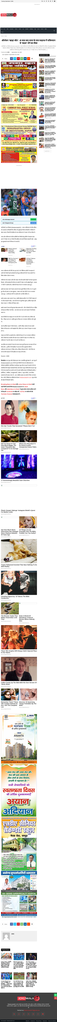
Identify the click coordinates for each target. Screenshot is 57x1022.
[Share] (55, 998)
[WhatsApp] (21, 58)
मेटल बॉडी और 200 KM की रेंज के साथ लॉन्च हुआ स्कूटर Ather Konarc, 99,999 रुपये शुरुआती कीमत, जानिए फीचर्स (50, 91)
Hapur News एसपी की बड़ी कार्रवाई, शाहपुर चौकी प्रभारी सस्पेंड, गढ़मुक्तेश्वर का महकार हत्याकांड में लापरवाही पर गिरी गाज (50, 115)
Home (2, 36)
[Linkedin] (25, 58)
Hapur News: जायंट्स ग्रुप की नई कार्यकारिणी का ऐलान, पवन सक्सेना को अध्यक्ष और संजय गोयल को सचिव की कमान (50, 85)
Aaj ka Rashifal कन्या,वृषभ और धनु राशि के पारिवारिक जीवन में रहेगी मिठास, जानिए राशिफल (50, 121)
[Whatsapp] (44, 1)
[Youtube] (55, 1)
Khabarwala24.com (25, 377)
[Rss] (42, 1)
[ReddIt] (28, 58)
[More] (32, 58)
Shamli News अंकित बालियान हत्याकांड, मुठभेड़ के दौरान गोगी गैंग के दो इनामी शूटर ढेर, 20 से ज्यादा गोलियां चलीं (50, 127)
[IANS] (6, 936)
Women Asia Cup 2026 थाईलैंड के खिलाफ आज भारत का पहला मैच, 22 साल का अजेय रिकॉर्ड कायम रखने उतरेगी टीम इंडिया (19, 965)
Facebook (9, 391)
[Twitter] (48, 1)
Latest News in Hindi (25, 384)
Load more (47, 151)
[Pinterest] (53, 1)
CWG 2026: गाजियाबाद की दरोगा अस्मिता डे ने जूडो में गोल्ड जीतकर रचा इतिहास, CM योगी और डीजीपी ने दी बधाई (31, 983)
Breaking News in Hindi (8, 384)
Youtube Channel (7, 394)
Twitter (22, 391)
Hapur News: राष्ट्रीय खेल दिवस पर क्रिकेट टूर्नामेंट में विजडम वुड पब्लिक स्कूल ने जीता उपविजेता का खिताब (6, 964)
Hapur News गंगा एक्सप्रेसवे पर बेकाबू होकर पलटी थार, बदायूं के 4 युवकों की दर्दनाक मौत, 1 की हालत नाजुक (50, 133)
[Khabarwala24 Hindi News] (9, 15)
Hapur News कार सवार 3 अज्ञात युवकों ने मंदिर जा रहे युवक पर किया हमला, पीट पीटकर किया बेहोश (50, 103)
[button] (54, 30)
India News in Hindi (13, 389)
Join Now (33, 219)
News (6, 36)
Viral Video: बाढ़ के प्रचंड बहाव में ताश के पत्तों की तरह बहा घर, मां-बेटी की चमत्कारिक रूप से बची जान (50, 78)
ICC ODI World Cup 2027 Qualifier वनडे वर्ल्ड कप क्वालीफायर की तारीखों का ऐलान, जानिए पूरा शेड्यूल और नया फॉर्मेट (19, 983)
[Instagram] (50, 1)
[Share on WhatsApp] (55, 995)
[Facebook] (46, 1)
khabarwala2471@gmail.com (32, 1010)
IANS (8, 52)
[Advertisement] (37, 15)
